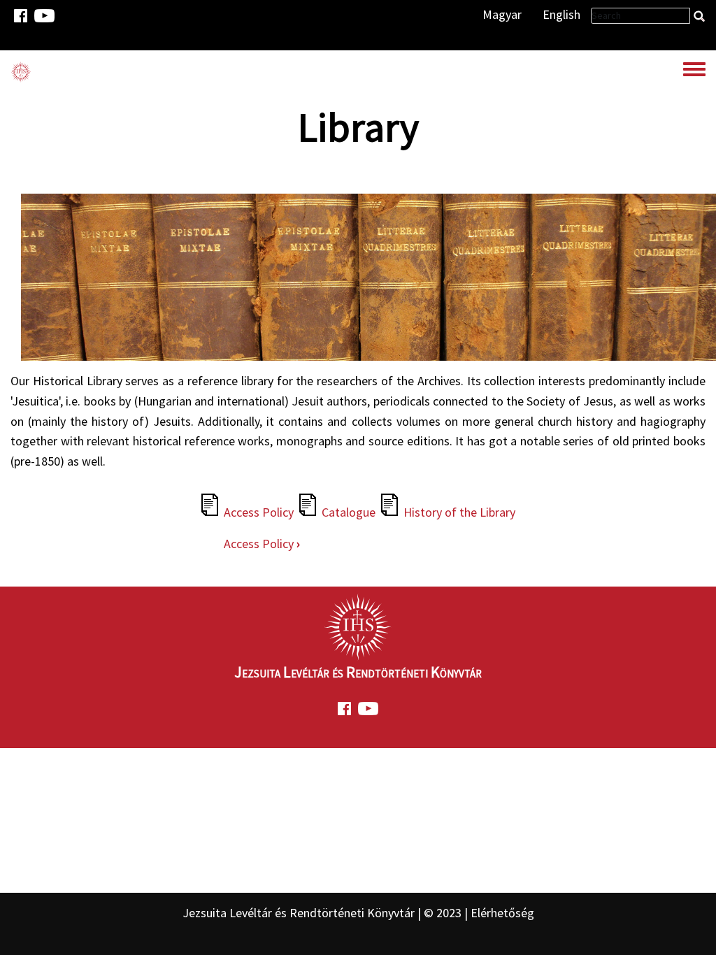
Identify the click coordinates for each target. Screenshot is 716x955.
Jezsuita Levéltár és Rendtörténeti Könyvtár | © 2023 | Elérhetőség (358, 913)
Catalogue (348, 512)
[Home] (20, 71)
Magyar (502, 14)
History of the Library (459, 512)
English (561, 14)
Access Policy (259, 512)
